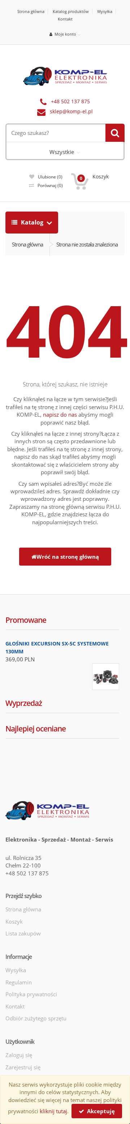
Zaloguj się (18, 1055)
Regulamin (18, 982)
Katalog (32, 222)
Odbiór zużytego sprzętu (35, 1018)
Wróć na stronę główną (67, 556)
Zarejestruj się (22, 1067)
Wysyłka (104, 11)
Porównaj (50, 185)
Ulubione (50, 177)
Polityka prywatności (31, 994)
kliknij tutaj (53, 1111)
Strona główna (30, 11)
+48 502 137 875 (70, 101)
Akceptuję (99, 1111)
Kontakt (65, 19)
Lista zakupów (23, 933)
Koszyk (14, 921)
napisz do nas (60, 414)
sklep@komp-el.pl (71, 111)
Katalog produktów (71, 11)
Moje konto (64, 34)
